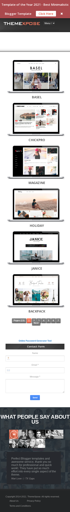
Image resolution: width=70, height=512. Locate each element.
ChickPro (37, 140)
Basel (37, 97)
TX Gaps (30, 478)
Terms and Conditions (20, 506)
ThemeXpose (34, 496)
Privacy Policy (34, 501)
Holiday (37, 225)
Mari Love (16, 478)
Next (36, 323)
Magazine (36, 183)
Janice (36, 268)
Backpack (36, 311)
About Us (14, 501)
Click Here (46, 14)
